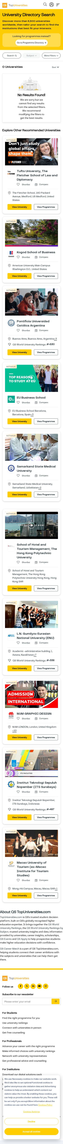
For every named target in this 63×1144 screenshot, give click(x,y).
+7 (35, 655)
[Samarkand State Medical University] (11, 468)
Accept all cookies (31, 1131)
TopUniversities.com (11, 917)
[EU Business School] (11, 399)
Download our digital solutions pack (22, 1074)
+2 (39, 487)
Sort (54, 67)
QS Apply (22, 939)
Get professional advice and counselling (24, 1060)
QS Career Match (9, 948)
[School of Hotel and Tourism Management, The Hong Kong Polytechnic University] (11, 546)
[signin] (51, 4)
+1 (56, 888)
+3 (55, 339)
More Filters (50, 55)
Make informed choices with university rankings (28, 1051)
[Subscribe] (55, 1001)
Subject (30, 55)
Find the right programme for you (21, 1018)
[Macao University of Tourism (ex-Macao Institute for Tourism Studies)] (11, 864)
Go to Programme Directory (30, 42)
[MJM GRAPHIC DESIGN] (11, 715)
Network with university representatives (24, 1056)
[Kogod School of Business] (11, 253)
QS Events (6, 939)
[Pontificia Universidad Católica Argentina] (11, 322)
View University (19, 207)
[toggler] (58, 4)
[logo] (14, 4)
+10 (14, 730)
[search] (45, 4)
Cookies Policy (45, 1104)
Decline (31, 1121)
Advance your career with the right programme (28, 1046)
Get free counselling (13, 1032)
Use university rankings (15, 1022)
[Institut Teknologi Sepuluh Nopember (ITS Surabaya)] (11, 784)
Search (10, 55)
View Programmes (46, 207)
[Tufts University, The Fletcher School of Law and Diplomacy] (11, 172)
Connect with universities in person (21, 1027)
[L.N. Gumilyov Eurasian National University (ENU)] (11, 635)
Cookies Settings (31, 1111)
